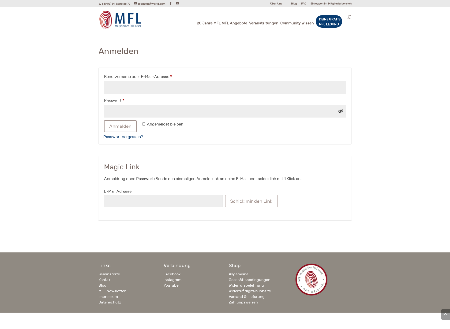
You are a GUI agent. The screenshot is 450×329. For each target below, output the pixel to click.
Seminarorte (109, 274)
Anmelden (120, 126)
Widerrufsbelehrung (246, 285)
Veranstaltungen (263, 23)
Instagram (172, 279)
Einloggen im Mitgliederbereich (331, 3)
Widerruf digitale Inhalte (250, 291)
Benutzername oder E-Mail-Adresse (148, 76)
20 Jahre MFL (209, 23)
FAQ (303, 3)
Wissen (308, 23)
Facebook (172, 274)
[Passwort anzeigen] (340, 111)
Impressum (108, 296)
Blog (294, 3)
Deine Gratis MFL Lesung (330, 21)
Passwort (125, 100)
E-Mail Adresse (117, 191)
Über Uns (276, 3)
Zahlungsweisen (243, 302)
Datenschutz (109, 302)
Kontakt (105, 279)
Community (290, 23)
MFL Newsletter (112, 291)
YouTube (171, 285)
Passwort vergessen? (123, 136)
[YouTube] (177, 3)
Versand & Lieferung (247, 296)
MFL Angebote (234, 23)
